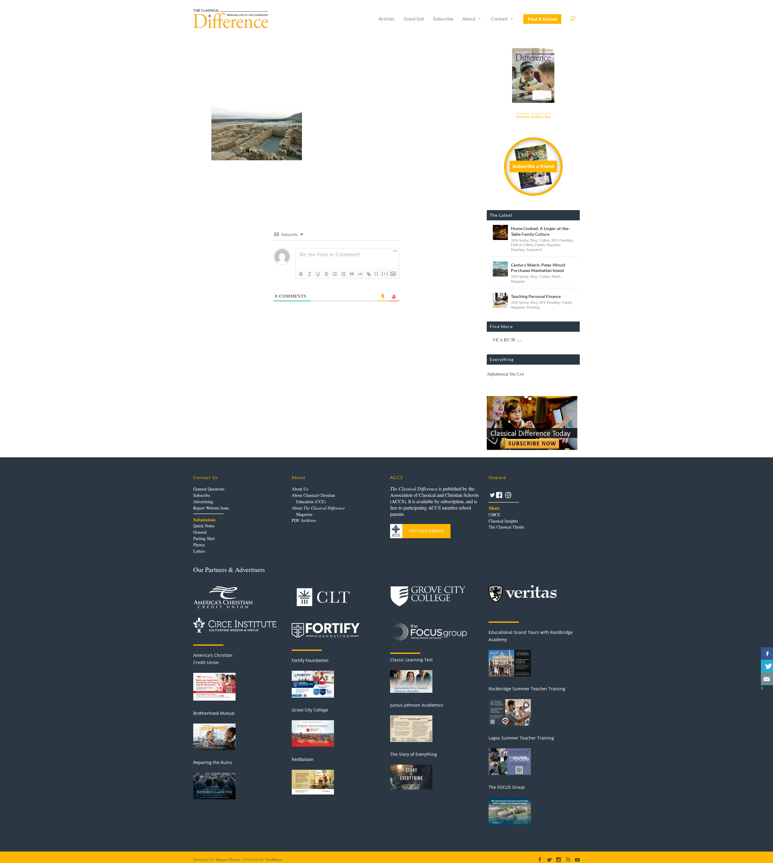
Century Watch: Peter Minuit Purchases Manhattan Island (538, 267)
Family (540, 244)
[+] (385, 273)
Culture (544, 240)
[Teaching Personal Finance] (500, 300)
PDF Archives (304, 520)
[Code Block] (360, 274)
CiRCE (494, 514)
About (469, 18)
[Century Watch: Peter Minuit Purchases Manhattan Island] (500, 268)
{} (376, 273)
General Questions (208, 489)
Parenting (517, 249)
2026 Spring (520, 240)
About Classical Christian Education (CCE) (313, 498)
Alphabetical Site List (505, 374)
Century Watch (549, 276)
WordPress (273, 859)
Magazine (553, 244)
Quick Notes (203, 526)
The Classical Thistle (506, 527)
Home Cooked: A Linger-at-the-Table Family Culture (540, 231)
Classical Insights (503, 521)
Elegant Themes (228, 859)
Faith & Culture (522, 244)
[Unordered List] (343, 274)
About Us (300, 489)
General (200, 532)
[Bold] (301, 274)
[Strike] (326, 274)
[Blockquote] (352, 274)
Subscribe (443, 18)
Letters (199, 551)
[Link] (368, 274)
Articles (387, 18)
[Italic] (309, 274)
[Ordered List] (335, 274)
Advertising (203, 501)
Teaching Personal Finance (536, 296)
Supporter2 (534, 249)
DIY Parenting (562, 240)
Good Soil (414, 18)
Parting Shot (204, 538)
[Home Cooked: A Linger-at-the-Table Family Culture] (500, 232)
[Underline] (318, 274)
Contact (499, 18)
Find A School (542, 19)
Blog (534, 240)
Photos (199, 545)
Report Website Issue (211, 508)
